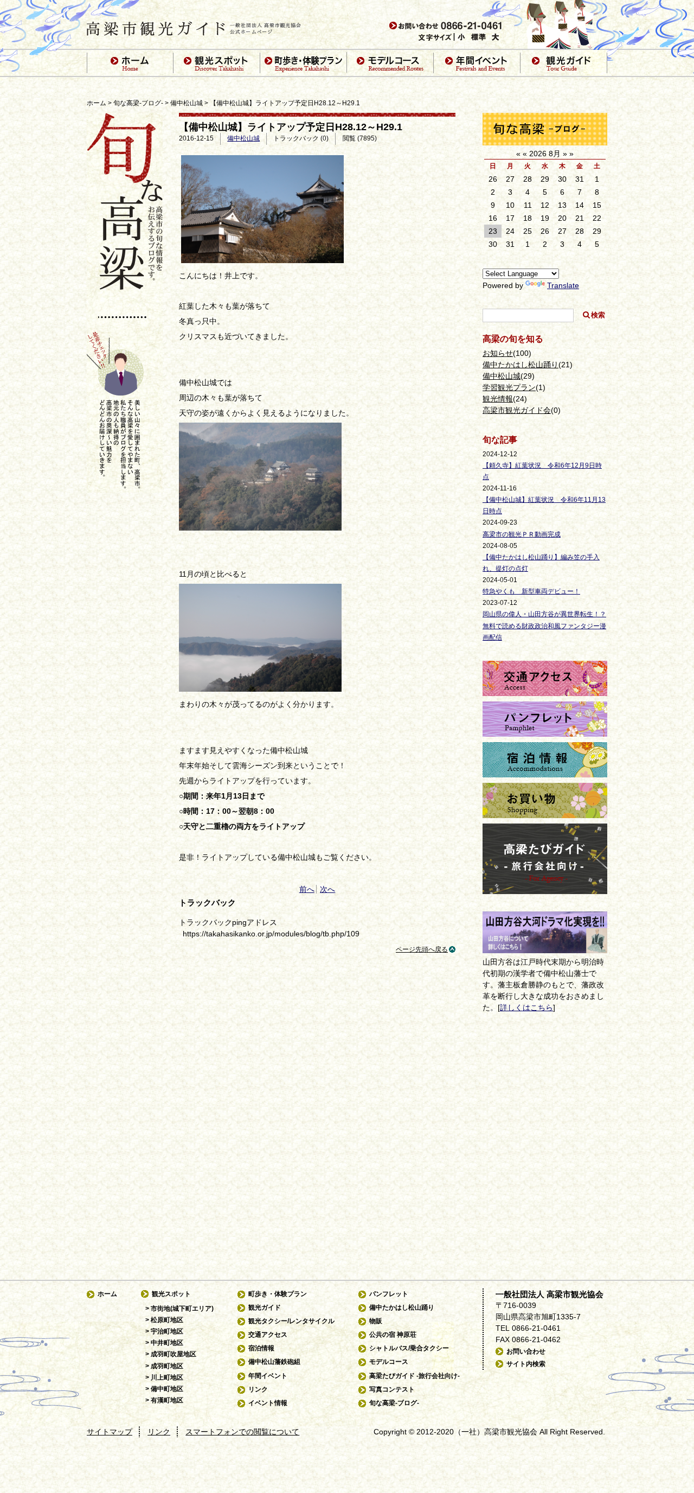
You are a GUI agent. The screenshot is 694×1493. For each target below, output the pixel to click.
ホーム (96, 103)
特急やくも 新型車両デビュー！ (531, 591)
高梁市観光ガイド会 (517, 410)
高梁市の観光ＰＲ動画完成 (522, 534)
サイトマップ (109, 1431)
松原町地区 (167, 1320)
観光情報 (498, 398)
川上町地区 (167, 1377)
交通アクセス (267, 1334)
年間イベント (267, 1376)
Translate (563, 285)
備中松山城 (186, 103)
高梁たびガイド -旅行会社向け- (414, 1376)
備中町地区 (167, 1389)
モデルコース (388, 1362)
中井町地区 (167, 1343)
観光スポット (171, 1294)
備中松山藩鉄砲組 (274, 1362)
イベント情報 (267, 1403)
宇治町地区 (167, 1331)
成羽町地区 (167, 1366)
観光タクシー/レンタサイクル (291, 1321)
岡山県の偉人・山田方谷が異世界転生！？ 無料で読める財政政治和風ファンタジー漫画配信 (544, 625)
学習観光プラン (509, 387)
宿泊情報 (261, 1348)
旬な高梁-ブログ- (138, 103)
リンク (258, 1389)
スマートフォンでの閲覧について (242, 1431)
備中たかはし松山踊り (520, 364)
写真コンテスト (392, 1389)
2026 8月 (545, 153)
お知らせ (498, 353)
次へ (327, 889)
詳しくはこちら (526, 1007)
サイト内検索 (525, 1364)
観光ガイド (264, 1307)
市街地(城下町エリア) (182, 1308)
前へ (306, 889)
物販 (375, 1321)
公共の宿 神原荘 (392, 1334)
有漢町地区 (167, 1400)
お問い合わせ (525, 1351)
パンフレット (388, 1294)
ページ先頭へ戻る (422, 949)
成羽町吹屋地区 (173, 1354)
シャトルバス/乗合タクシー (409, 1348)
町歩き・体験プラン (277, 1294)
